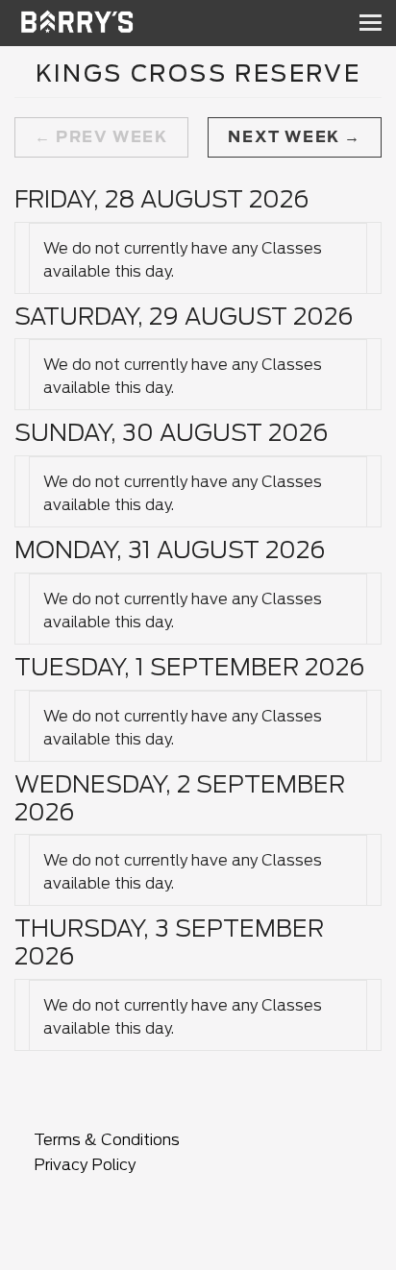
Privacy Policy (85, 1165)
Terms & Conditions (107, 1140)
